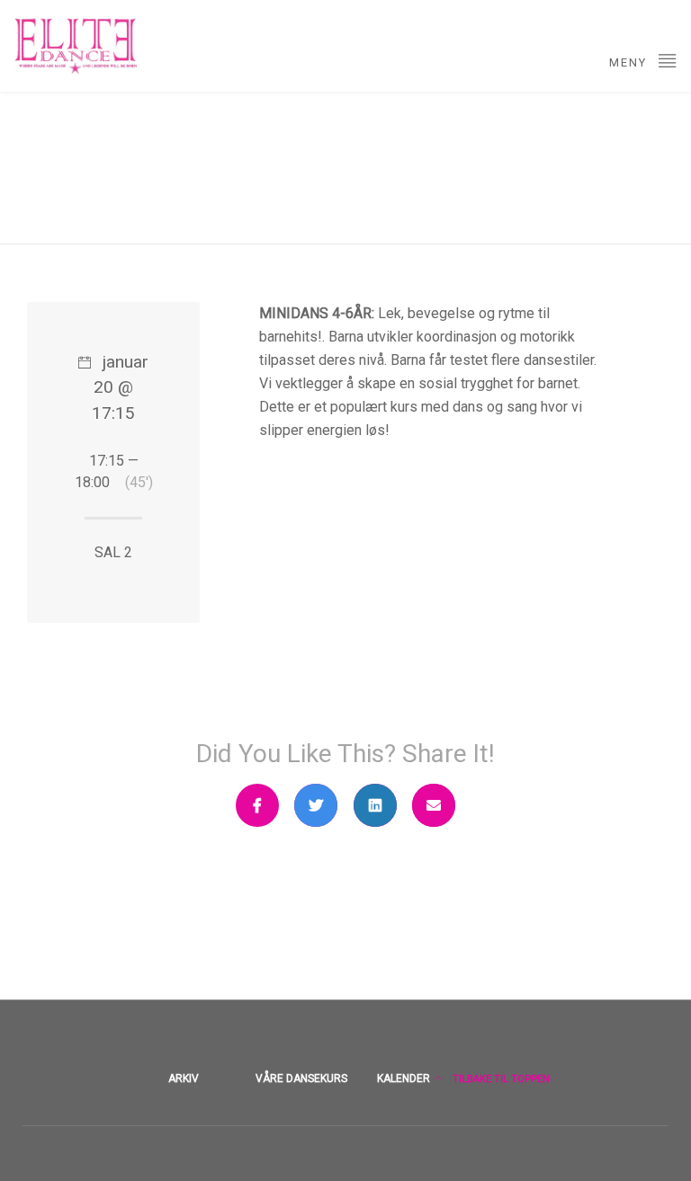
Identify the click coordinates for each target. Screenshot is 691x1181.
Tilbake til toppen (500, 1079)
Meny (630, 62)
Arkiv (183, 1078)
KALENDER (403, 1078)
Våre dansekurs (301, 1078)
